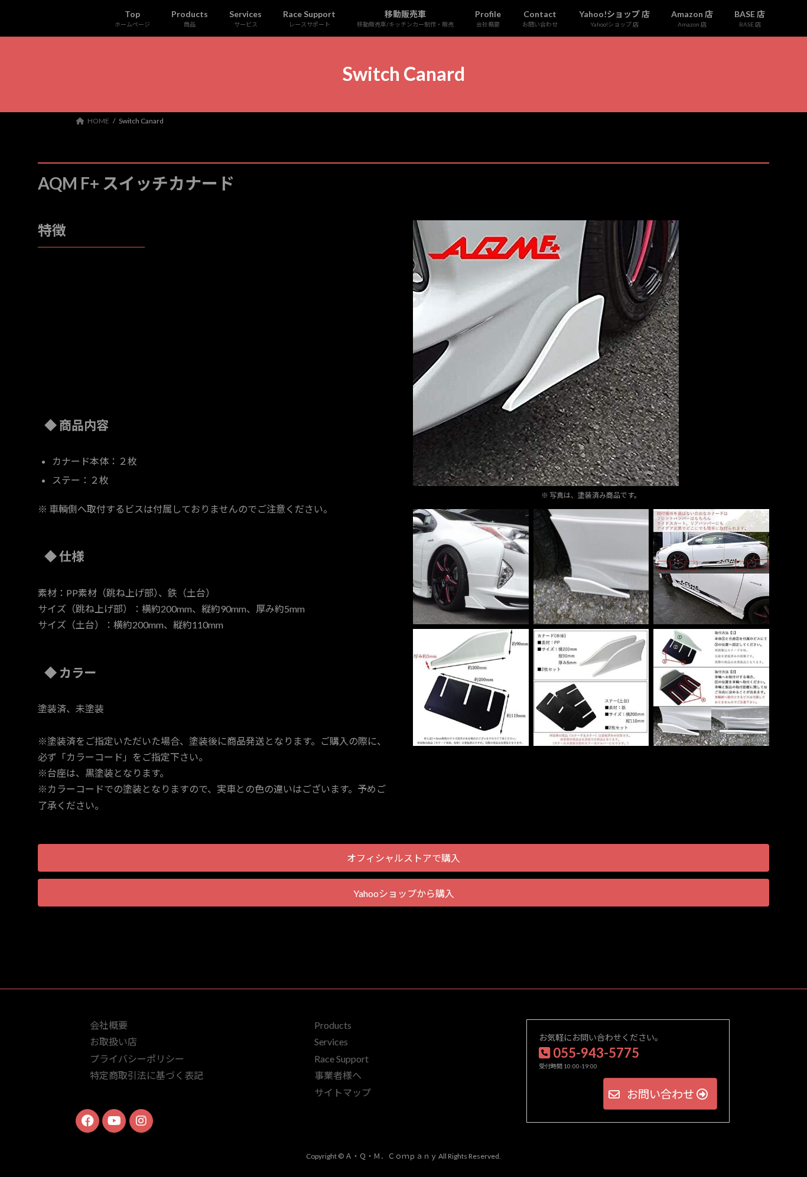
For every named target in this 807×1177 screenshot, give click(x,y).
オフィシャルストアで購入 (403, 857)
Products (333, 1025)
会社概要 (109, 1025)
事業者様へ (338, 1075)
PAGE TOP (777, 1130)
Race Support (341, 1058)
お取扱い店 (113, 1042)
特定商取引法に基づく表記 (146, 1075)
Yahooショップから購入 (403, 893)
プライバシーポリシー (137, 1058)
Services (331, 1042)
